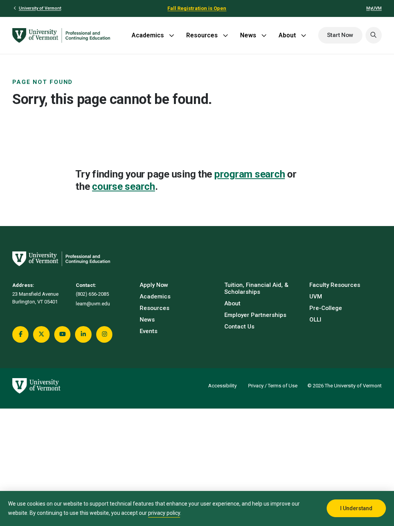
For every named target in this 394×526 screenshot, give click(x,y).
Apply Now (154, 284)
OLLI (315, 319)
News (248, 35)
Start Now (340, 35)
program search (249, 174)
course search (123, 186)
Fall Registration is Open (196, 8)
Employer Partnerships (255, 315)
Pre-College (325, 308)
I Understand (356, 508)
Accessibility (222, 386)
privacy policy (164, 513)
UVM (315, 296)
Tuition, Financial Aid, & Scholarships (256, 288)
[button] (374, 35)
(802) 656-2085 (92, 294)
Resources (202, 35)
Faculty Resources (334, 284)
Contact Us (239, 326)
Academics (148, 35)
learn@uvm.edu (93, 304)
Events (148, 331)
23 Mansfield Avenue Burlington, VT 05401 (35, 298)
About (287, 35)
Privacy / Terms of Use (272, 386)
